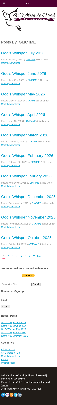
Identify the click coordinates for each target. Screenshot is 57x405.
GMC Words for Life (10, 353)
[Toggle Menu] (3, 3)
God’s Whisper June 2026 (23, 73)
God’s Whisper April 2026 (23, 114)
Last (39, 256)
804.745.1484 (15, 382)
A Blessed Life (8, 349)
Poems (4, 359)
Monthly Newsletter (10, 63)
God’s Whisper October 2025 (26, 238)
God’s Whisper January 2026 (26, 176)
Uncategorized (8, 363)
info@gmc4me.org (40, 382)
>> (34, 255)
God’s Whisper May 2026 (23, 94)
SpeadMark (19, 379)
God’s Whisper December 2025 (28, 197)
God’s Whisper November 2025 (28, 217)
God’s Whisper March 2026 (24, 135)
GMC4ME (30, 59)
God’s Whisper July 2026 (23, 53)
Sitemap (5, 385)
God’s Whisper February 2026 (27, 155)
